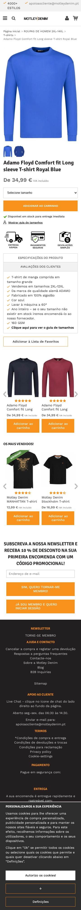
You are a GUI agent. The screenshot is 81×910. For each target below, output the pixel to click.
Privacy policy (40, 751)
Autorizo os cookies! (40, 875)
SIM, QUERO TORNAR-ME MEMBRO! (40, 589)
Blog (40, 667)
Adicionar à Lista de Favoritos (36, 341)
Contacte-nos (40, 658)
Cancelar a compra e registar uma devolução (40, 649)
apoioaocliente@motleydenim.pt (54, 3)
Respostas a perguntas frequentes (40, 653)
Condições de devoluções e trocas (40, 742)
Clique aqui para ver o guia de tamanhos (42, 327)
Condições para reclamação (40, 747)
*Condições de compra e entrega (40, 738)
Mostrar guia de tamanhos (25, 222)
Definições (41, 901)
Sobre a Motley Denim (40, 662)
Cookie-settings (40, 756)
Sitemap (40, 683)
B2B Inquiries (40, 672)
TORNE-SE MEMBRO (40, 635)
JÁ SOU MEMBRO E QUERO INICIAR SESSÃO (36, 606)
